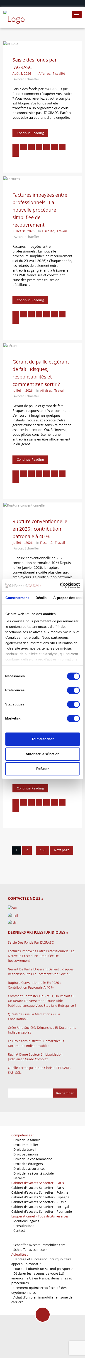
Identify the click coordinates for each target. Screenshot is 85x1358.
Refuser (42, 769)
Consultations (23, 1226)
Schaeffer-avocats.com (30, 1249)
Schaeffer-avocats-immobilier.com (39, 1245)
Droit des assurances (29, 1168)
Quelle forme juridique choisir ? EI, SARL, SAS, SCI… (39, 1070)
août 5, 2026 (21, 73)
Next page (61, 850)
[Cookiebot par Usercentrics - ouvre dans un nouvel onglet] (60, 585)
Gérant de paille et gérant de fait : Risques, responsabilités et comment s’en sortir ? (41, 971)
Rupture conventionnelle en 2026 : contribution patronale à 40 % (39, 528)
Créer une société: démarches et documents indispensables (42, 1029)
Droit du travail (24, 1149)
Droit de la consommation (33, 1159)
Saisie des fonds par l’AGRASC (31, 942)
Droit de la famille (27, 1140)
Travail (62, 231)
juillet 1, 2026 (22, 390)
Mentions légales (26, 1221)
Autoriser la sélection (42, 754)
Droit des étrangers (28, 1164)
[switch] (73, 690)
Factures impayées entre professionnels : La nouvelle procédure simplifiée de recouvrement (39, 210)
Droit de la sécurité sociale (33, 1173)
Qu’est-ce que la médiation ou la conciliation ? (34, 1016)
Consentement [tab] (17, 598)
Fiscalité (59, 73)
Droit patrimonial (26, 1154)
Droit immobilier (25, 1145)
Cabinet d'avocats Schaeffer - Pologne (39, 1192)
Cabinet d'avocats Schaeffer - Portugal (40, 1207)
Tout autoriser (43, 739)
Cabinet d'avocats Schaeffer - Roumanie (41, 1211)
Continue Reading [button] (30, 133)
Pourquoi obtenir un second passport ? (43, 1268)
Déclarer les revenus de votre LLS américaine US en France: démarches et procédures (41, 1278)
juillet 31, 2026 (23, 231)
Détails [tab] (40, 598)
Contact (19, 1230)
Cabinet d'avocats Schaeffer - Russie (38, 1202)
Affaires (44, 73)
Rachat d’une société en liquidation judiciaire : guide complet (35, 1056)
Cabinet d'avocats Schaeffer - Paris (37, 1187)
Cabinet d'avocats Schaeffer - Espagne (40, 1197)
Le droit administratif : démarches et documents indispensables (36, 1043)
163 (42, 850)
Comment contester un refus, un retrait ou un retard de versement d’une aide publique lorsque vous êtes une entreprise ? (42, 1001)
